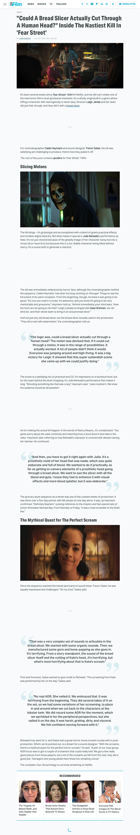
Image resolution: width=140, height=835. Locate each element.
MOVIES (41, 4)
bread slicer (73, 105)
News (19, 12)
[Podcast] (113, 4)
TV (51, 4)
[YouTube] (92, 4)
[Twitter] (87, 4)
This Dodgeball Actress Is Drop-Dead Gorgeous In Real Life (83, 808)
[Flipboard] (96, 4)
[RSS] (106, 4)
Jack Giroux (25, 38)
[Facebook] (82, 4)
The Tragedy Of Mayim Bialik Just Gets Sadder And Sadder (28, 810)
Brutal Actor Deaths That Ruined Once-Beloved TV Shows (56, 808)
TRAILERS (61, 4)
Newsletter (129, 4)
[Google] (101, 4)
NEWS (30, 4)
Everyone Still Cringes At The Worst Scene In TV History (110, 808)
